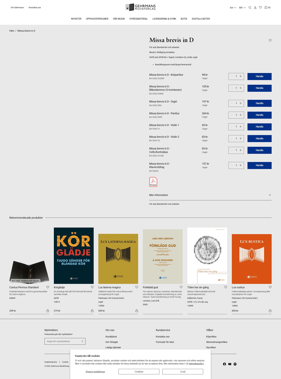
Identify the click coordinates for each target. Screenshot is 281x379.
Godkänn (139, 371)
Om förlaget (112, 342)
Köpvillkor (211, 336)
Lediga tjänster (113, 347)
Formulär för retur (165, 342)
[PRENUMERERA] (82, 341)
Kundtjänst (111, 336)
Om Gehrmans (17, 7)
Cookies (65, 362)
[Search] (250, 7)
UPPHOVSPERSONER (97, 18)
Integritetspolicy (196, 363)
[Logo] (141, 8)
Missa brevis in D (26, 30)
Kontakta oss (35, 7)
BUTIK (184, 18)
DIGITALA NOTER (201, 18)
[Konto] (255, 7)
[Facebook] (224, 364)
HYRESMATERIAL (139, 18)
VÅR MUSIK (119, 18)
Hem (11, 30)
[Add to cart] (47, 310)
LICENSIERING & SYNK (164, 18)
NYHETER (76, 18)
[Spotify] (235, 364)
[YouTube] (229, 364)
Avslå (182, 371)
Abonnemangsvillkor (216, 342)
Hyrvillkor (211, 347)
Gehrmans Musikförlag (60, 366)
